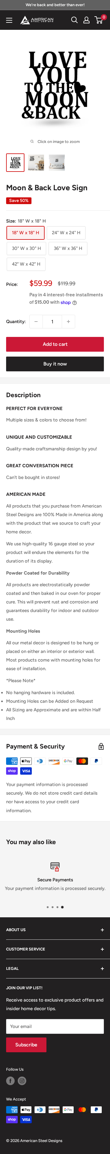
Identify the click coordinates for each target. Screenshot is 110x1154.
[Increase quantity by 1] (68, 321)
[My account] (86, 20)
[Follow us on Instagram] (22, 1081)
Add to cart (55, 344)
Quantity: (16, 321)
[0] (99, 20)
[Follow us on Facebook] (10, 1081)
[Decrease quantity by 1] (36, 321)
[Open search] (74, 20)
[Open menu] (9, 20)
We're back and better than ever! (55, 4)
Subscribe (26, 1045)
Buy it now (55, 364)
